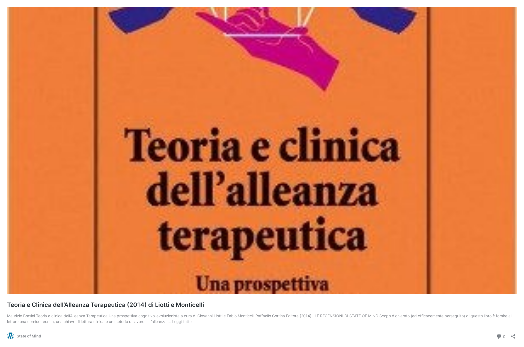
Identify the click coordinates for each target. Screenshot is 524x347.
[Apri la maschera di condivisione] (513, 334)
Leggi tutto (182, 321)
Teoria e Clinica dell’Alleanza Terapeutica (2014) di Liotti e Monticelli (105, 304)
